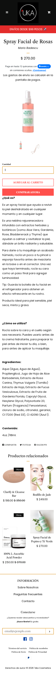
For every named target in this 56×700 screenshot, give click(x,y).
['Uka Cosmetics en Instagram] (31, 639)
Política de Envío (18, 652)
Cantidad (6, 164)
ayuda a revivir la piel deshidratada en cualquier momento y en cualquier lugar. (27, 209)
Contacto (28, 601)
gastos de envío (19, 75)
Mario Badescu (28, 48)
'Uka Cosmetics (42, 668)
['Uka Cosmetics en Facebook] (25, 639)
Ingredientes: (11, 362)
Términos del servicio (17, 648)
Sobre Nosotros (28, 587)
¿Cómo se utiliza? (14, 323)
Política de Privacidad (38, 652)
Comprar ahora (28, 192)
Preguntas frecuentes (28, 594)
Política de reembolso (38, 648)
